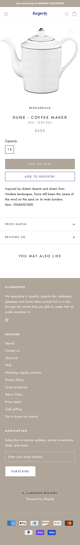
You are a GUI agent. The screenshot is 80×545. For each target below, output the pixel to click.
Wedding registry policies (23, 372)
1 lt (9, 149)
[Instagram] (6, 319)
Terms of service (16, 387)
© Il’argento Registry (40, 493)
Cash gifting (13, 409)
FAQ (8, 365)
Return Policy (14, 394)
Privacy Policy (14, 379)
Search (9, 343)
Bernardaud (40, 108)
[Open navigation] (6, 13)
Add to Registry (40, 177)
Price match (16, 224)
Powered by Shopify (40, 499)
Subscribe (20, 471)
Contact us (12, 350)
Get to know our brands (21, 416)
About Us (11, 358)
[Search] (67, 13)
